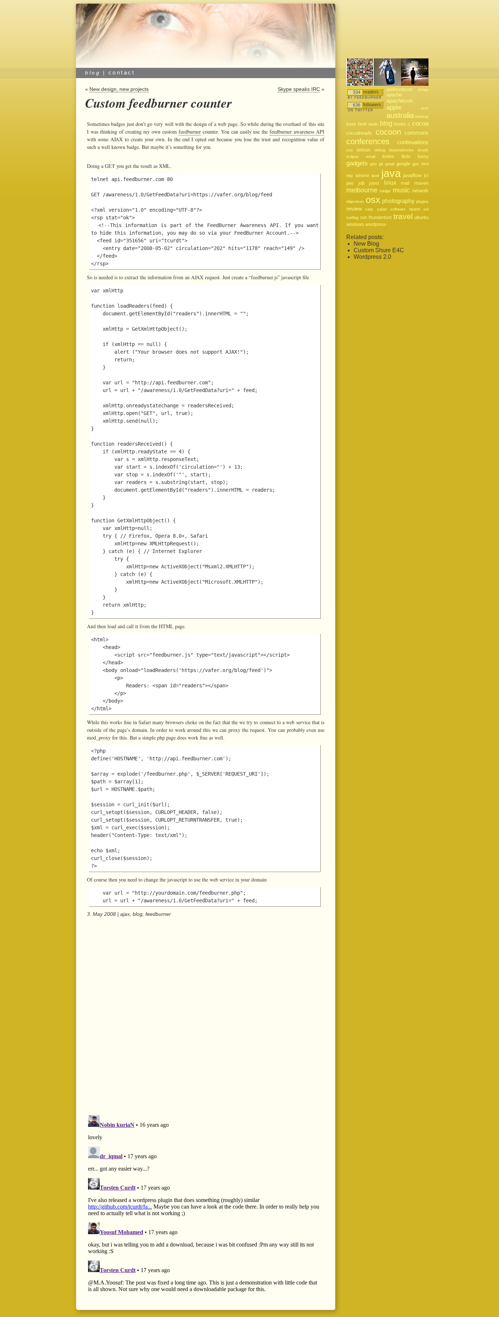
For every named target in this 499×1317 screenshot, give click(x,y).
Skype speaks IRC (299, 89)
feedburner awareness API (297, 131)
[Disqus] (204, 1016)
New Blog (366, 244)
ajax (125, 914)
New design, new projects (119, 89)
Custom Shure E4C (379, 250)
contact (121, 72)
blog (137, 914)
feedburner (190, 131)
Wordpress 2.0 (372, 257)
